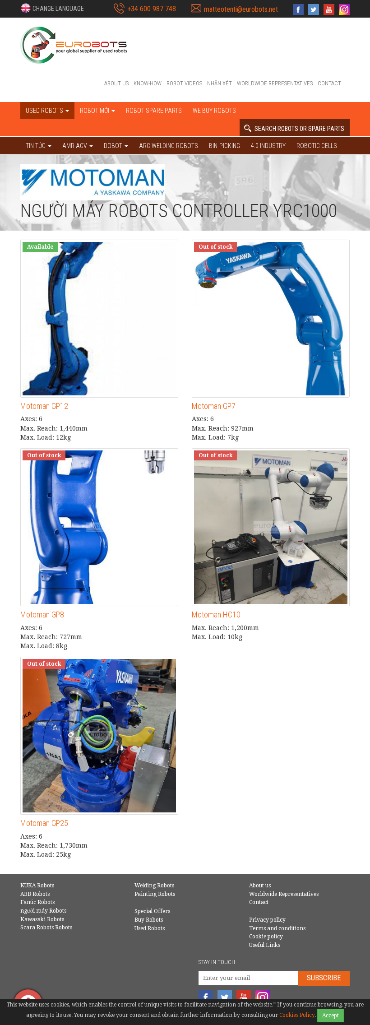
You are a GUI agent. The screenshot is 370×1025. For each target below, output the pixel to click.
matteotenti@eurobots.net (241, 9)
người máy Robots (43, 911)
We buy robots (214, 110)
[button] (52, 8)
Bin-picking (224, 145)
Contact (329, 83)
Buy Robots (148, 920)
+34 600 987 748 (151, 9)
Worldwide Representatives (275, 83)
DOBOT (114, 145)
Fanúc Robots (37, 902)
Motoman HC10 (216, 614)
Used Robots (149, 928)
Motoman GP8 (42, 614)
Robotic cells (316, 145)
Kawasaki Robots (42, 919)
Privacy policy (267, 920)
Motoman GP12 (44, 406)
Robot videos (184, 83)
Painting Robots (154, 894)
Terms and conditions (277, 928)
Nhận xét (219, 83)
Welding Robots (154, 885)
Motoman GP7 (214, 406)
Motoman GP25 (44, 823)
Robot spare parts (154, 110)
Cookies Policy (296, 1015)
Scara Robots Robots (46, 927)
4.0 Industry (268, 145)
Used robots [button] (45, 110)
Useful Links (264, 945)
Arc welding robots (168, 145)
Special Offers (152, 911)
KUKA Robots (37, 885)
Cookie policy (266, 936)
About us (116, 83)
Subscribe (324, 978)
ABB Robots (35, 894)
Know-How (148, 83)
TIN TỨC (36, 145)
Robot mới (95, 110)
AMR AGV (75, 145)
